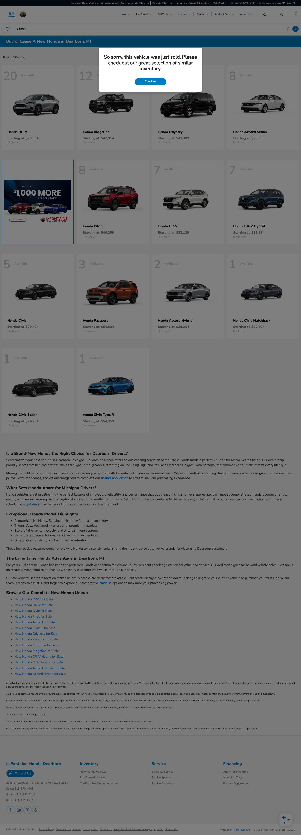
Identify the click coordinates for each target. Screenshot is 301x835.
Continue (150, 81)
